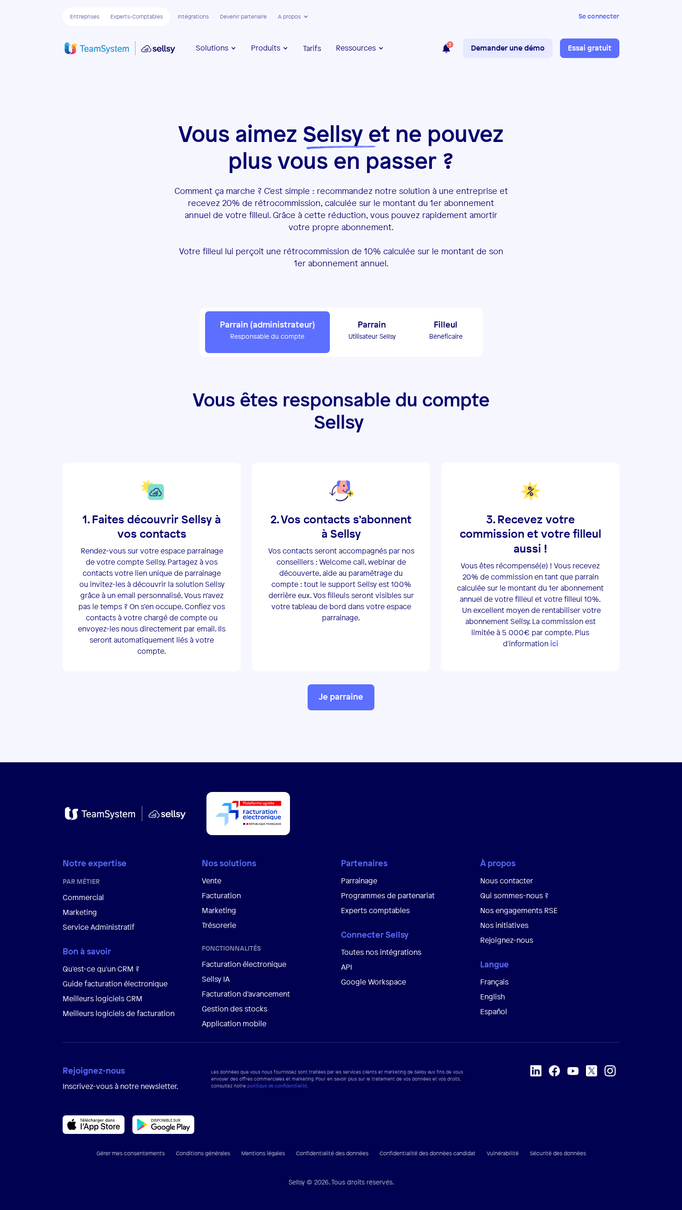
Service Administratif (99, 927)
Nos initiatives (504, 925)
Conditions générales (203, 1153)
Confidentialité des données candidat (428, 1153)
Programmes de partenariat (388, 895)
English (492, 996)
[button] (293, 16)
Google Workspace (373, 982)
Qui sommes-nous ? (514, 895)
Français (494, 982)
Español (493, 1011)
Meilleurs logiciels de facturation (118, 1013)
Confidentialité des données (332, 1153)
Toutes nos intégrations (381, 952)
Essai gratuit (589, 48)
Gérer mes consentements (131, 1153)
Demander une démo (508, 48)
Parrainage (359, 880)
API (346, 967)
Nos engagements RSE (519, 910)
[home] (120, 48)
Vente (211, 880)
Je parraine (341, 696)
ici (554, 643)
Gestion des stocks (234, 1009)
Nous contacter (506, 880)
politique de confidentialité (277, 1086)
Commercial (83, 897)
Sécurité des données (558, 1153)
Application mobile (234, 1023)
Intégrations (193, 16)
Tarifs (312, 48)
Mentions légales (263, 1153)
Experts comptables (376, 910)
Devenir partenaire (243, 16)
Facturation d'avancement (246, 994)
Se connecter (599, 16)
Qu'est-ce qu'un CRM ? (101, 969)
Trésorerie (219, 925)
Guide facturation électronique (115, 983)
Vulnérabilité (503, 1153)
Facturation (221, 895)
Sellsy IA (216, 979)
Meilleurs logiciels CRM (102, 998)
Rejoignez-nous (506, 940)
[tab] (267, 332)
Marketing (80, 912)
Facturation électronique (244, 964)
